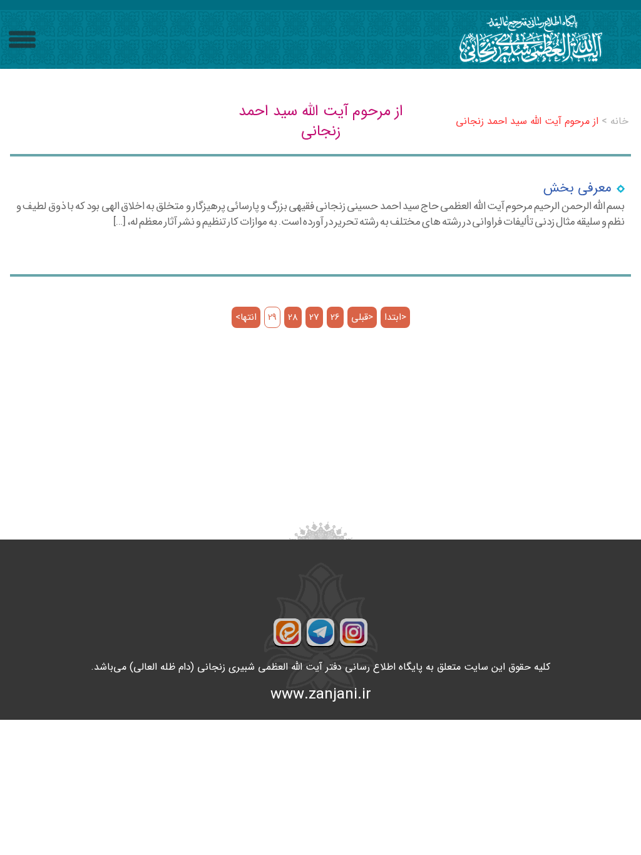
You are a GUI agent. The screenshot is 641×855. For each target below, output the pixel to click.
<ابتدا (395, 317)
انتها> (246, 317)
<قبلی (362, 317)
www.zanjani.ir (320, 695)
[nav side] (22, 39)
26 (335, 317)
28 (293, 317)
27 (314, 317)
